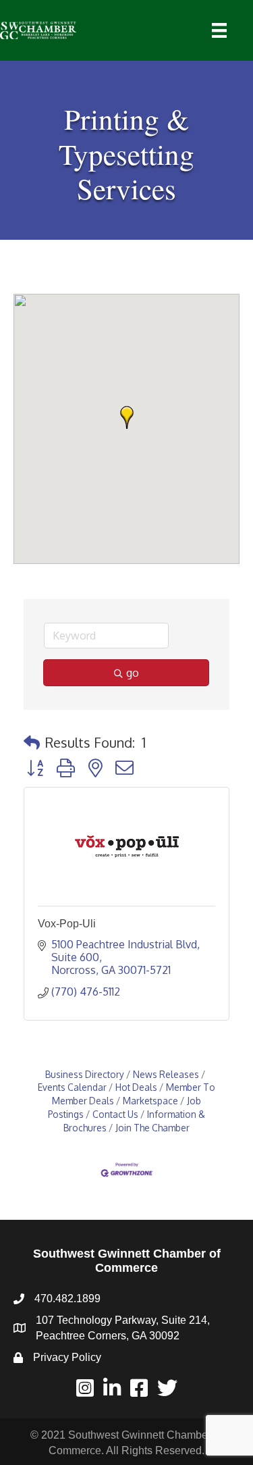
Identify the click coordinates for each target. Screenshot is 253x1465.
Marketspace (150, 1100)
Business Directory (84, 1074)
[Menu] (219, 30)
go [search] (132, 672)
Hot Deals (136, 1087)
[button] (127, 417)
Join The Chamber (152, 1127)
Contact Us (115, 1114)
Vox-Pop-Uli (67, 923)
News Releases (166, 1074)
